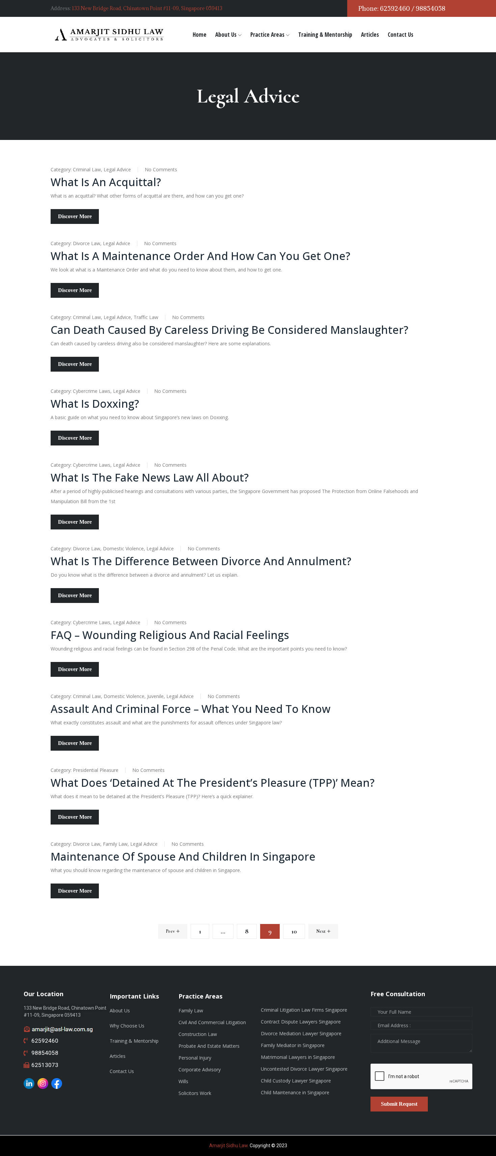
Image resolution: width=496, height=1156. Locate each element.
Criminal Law (87, 169)
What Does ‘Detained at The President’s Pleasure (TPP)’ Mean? (213, 782)
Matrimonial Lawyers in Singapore (298, 1057)
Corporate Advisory (199, 1069)
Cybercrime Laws (91, 391)
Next (321, 931)
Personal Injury (194, 1057)
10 (294, 931)
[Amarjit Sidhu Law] (110, 35)
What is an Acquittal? (106, 182)
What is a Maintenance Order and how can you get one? (200, 256)
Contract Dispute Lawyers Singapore (301, 1021)
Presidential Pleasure (95, 770)
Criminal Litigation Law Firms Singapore (304, 1010)
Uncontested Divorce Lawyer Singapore (304, 1069)
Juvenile (155, 696)
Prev (170, 931)
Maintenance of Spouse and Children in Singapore (183, 856)
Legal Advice (117, 169)
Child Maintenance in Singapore (295, 1092)
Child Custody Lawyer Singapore (296, 1080)
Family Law (115, 844)
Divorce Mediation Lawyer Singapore (301, 1033)
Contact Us (400, 34)
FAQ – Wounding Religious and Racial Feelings (170, 635)
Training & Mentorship (325, 34)
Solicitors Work (194, 1093)
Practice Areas (267, 34)
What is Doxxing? (95, 403)
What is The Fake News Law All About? (150, 477)
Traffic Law (146, 317)
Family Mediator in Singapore (293, 1045)
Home (199, 34)
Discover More (75, 216)
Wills (183, 1081)
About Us (226, 34)
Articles (370, 34)
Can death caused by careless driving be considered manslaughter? (229, 329)
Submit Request (399, 1104)
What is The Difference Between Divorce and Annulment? (201, 561)
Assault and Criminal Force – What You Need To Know (190, 708)
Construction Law (197, 1034)
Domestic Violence (123, 548)
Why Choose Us (127, 1025)
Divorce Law (86, 243)
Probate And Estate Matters (209, 1046)
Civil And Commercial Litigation (212, 1022)
